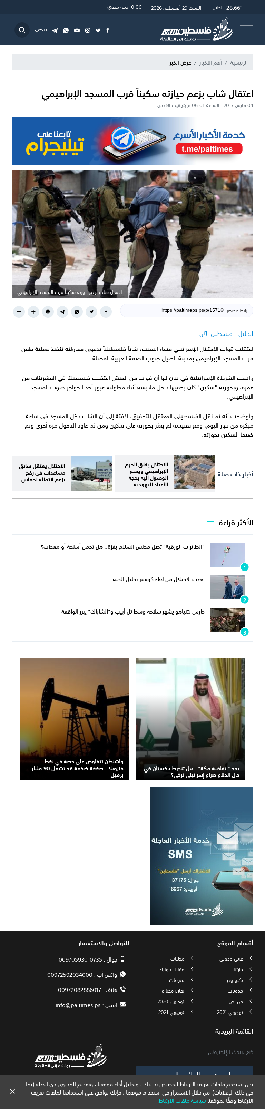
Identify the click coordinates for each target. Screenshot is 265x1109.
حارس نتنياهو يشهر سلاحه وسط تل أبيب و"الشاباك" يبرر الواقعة (133, 610)
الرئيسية (239, 62)
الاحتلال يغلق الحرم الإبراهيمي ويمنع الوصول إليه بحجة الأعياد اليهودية (146, 473)
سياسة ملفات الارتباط (182, 1100)
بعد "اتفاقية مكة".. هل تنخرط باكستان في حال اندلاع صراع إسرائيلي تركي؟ (191, 771)
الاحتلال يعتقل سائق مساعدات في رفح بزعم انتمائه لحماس (42, 471)
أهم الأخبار (210, 62)
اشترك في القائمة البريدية (194, 1074)
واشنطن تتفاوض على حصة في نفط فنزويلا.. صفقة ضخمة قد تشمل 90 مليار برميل (78, 767)
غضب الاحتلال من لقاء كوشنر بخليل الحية (159, 578)
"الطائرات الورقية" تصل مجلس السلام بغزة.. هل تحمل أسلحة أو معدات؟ (123, 546)
